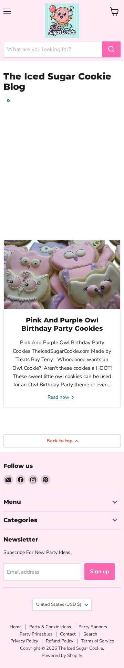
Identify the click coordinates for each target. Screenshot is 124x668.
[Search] (111, 49)
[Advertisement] (62, 172)
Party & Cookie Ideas (50, 627)
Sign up (99, 571)
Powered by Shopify (62, 655)
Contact (68, 634)
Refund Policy (59, 641)
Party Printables (36, 634)
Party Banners (93, 627)
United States (58, 604)
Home (16, 627)
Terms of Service (97, 641)
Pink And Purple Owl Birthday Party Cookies (62, 324)
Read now (59, 397)
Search (90, 634)
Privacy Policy (24, 641)
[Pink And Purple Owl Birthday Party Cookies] (62, 274)
